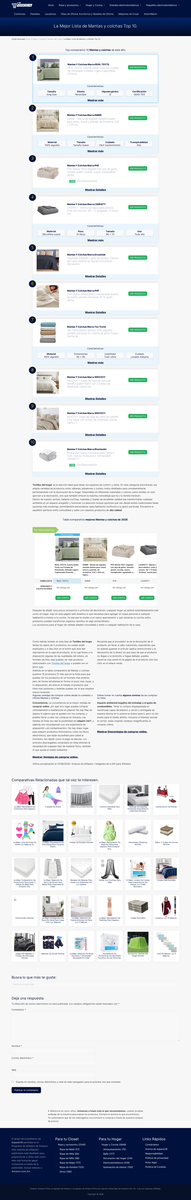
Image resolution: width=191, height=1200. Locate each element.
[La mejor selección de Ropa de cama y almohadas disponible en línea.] (81, 942)
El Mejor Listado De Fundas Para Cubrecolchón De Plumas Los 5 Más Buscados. (138, 883)
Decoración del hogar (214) (117, 1158)
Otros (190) (66, 1171)
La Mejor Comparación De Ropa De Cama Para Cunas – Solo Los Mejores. (53, 920)
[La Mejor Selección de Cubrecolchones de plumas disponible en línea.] (166, 795)
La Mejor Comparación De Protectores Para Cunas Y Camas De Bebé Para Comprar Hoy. (25, 883)
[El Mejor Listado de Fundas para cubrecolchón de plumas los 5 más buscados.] (138, 868)
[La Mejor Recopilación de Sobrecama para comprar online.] (53, 830)
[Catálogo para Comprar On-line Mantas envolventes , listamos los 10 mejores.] (166, 906)
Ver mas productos (44, 530)
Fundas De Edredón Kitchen (81, 842)
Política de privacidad (156, 1158)
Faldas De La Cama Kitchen (81, 807)
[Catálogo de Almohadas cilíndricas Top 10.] (138, 830)
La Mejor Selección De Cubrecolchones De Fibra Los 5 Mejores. (81, 920)
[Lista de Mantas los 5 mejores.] (166, 942)
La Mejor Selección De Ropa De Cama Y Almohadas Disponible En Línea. (81, 956)
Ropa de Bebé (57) (70, 1149)
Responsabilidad (154, 1153)
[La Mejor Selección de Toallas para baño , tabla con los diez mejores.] (138, 906)
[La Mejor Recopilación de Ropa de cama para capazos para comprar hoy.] (109, 830)
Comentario (19, 1009)
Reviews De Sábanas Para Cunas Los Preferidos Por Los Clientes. (81, 882)
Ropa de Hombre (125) (72, 1167)
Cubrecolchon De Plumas (166, 807)
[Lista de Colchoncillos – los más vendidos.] (24, 906)
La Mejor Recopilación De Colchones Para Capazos (24, 808)
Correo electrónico (22, 1058)
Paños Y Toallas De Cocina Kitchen (166, 843)
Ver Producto (137, 67)
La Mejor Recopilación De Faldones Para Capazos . (109, 919)
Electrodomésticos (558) (116, 1162)
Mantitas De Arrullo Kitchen (52, 954)
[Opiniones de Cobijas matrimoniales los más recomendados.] (166, 868)
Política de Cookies (155, 1166)
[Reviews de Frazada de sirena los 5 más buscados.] (53, 795)
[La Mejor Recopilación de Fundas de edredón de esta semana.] (81, 830)
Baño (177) (109, 1153)
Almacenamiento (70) (114, 1149)
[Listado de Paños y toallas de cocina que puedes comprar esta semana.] (166, 830)
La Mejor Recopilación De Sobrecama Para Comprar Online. (53, 844)
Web (14, 1070)
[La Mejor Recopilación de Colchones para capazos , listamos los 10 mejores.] (24, 795)
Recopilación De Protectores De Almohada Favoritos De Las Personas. (109, 956)
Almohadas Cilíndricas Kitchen (138, 843)
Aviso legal (151, 1162)
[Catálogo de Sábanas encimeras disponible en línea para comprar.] (138, 795)
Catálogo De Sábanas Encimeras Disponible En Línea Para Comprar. (138, 809)
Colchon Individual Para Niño (110, 808)
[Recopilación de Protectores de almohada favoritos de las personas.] (109, 942)
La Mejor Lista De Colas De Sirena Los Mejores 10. (24, 843)
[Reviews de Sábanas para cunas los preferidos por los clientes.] (81, 868)
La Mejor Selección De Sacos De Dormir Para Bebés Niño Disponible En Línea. (53, 883)
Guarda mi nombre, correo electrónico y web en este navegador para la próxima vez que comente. (68, 1082)
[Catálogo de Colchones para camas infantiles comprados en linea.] (109, 795)
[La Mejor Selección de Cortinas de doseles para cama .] (109, 868)
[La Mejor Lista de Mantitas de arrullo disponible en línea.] (53, 942)
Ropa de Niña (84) (69, 1153)
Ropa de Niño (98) (69, 1158)
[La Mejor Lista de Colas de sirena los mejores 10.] (24, 830)
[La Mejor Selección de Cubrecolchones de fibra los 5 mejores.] (81, 906)
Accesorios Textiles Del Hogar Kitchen (138, 955)
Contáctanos (152, 1144)
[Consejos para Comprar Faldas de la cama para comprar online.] (81, 795)
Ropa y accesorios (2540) (72, 1144)
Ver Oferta (63, 598)
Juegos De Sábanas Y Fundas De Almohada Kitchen (24, 956)
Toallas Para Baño (137, 918)
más (41, 666)
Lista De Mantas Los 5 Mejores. (166, 955)
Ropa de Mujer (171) (70, 1162)
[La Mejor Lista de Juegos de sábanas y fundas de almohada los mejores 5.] (24, 942)
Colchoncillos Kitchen (25, 918)
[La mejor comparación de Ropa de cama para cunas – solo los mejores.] (53, 906)
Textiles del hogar (60, 663)
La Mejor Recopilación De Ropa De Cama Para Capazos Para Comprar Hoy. (109, 845)
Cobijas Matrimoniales (166, 880)
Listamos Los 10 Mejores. (166, 918)
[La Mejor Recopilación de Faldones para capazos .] (109, 906)
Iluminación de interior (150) (118, 1167)
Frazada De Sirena (53, 807)
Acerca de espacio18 (156, 1149)
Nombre (17, 1046)
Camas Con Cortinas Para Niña (110, 881)
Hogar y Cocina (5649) (114, 1144)
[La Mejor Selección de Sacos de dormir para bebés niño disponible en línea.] (53, 868)
